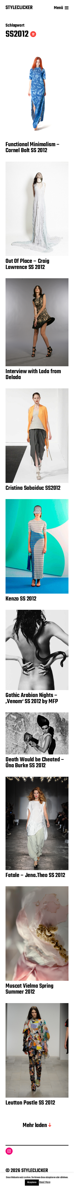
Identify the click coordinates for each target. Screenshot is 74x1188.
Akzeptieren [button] (32, 1182)
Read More (44, 1182)
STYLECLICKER (19, 8)
